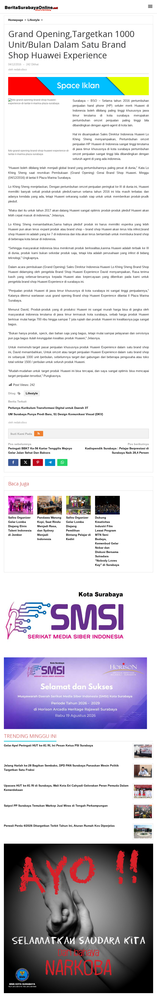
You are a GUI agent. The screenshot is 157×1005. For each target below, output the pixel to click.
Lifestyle (32, 393)
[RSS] (38, 433)
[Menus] (150, 6)
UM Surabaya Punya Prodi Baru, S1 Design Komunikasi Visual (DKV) (55, 414)
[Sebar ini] (13, 462)
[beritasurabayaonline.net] (31, 7)
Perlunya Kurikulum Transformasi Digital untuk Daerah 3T (48, 407)
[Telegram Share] (50, 462)
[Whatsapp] (62, 462)
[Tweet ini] (25, 462)
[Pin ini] (38, 462)
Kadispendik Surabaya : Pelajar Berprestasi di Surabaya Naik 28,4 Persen (117, 448)
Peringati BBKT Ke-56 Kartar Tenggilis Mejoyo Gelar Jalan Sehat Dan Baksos (40, 448)
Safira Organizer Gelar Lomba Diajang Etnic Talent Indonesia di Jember (19, 526)
